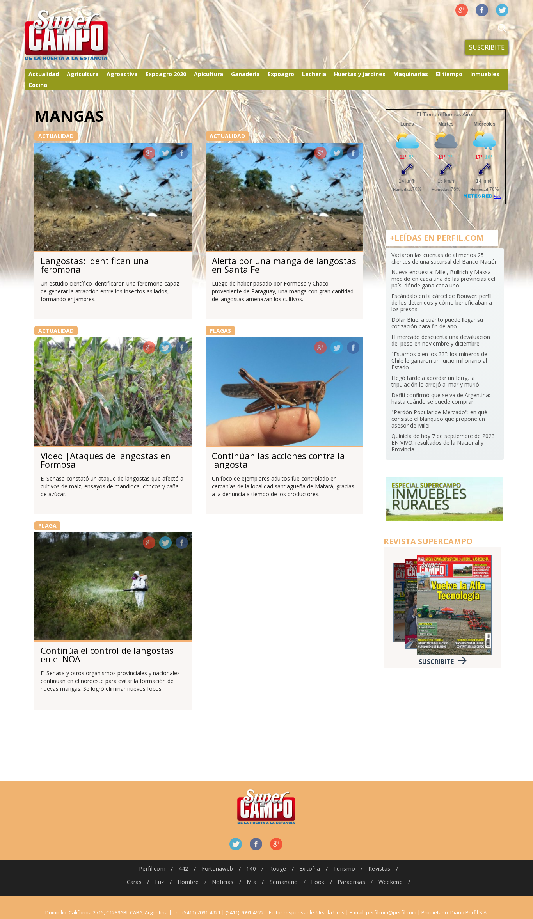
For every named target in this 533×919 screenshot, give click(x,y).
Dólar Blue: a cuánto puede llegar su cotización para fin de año (437, 323)
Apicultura (208, 74)
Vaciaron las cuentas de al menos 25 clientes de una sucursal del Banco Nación (444, 258)
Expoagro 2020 (166, 74)
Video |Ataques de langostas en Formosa (106, 460)
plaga (47, 525)
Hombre (188, 881)
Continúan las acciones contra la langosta (278, 460)
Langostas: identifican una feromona (95, 265)
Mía (251, 881)
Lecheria (314, 74)
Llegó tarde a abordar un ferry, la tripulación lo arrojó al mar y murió (435, 381)
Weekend (390, 881)
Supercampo (82, 35)
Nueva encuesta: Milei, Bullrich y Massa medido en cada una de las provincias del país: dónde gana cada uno (443, 278)
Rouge (277, 868)
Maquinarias (410, 74)
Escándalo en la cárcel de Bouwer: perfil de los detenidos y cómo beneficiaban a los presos (441, 302)
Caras (134, 881)
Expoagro (281, 74)
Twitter (502, 10)
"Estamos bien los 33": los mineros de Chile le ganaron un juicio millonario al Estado (439, 360)
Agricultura (83, 74)
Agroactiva (122, 74)
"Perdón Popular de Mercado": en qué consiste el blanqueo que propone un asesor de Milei (439, 418)
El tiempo (449, 74)
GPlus (149, 153)
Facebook (482, 10)
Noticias (222, 881)
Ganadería (245, 74)
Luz (159, 881)
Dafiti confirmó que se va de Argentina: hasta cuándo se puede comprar (440, 398)
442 (183, 868)
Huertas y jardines (360, 74)
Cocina (37, 85)
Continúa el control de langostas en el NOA (107, 654)
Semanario (284, 881)
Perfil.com (152, 868)
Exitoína (309, 868)
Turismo (344, 868)
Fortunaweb (217, 868)
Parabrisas (351, 881)
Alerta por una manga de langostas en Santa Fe (284, 265)
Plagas (220, 330)
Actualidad (43, 74)
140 (251, 868)
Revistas (379, 868)
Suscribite (487, 47)
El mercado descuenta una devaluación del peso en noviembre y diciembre (440, 340)
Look (317, 881)
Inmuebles (484, 74)
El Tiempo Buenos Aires (445, 114)
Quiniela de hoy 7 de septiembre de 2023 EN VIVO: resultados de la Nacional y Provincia (443, 442)
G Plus (461, 10)
